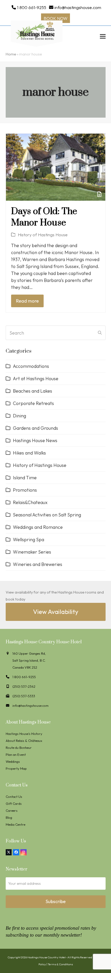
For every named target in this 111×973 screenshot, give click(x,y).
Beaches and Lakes (32, 391)
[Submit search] (100, 332)
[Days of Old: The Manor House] (55, 166)
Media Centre (15, 824)
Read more (27, 301)
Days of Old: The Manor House (44, 217)
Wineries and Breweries (37, 564)
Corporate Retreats (33, 403)
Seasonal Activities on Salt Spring (47, 515)
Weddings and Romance (38, 527)
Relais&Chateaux (30, 502)
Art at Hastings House (35, 379)
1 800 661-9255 (31, 7)
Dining (19, 416)
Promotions (25, 490)
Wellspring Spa (28, 539)
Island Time (25, 478)
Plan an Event (16, 754)
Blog (9, 817)
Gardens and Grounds (35, 428)
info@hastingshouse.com (77, 7)
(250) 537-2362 (23, 686)
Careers (12, 810)
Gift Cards (14, 803)
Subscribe (56, 901)
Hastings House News (35, 440)
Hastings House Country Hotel (46, 957)
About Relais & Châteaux (24, 741)
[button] (103, 36)
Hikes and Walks (29, 453)
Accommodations (31, 366)
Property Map (16, 768)
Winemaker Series (32, 552)
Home (11, 54)
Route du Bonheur (19, 747)
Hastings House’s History (24, 734)
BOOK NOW (55, 18)
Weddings (13, 761)
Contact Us (14, 796)
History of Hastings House (43, 234)
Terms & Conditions (60, 964)
